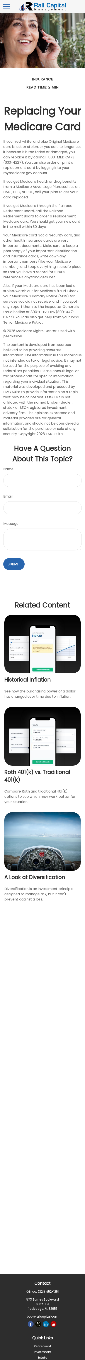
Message (11, 523)
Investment (42, 1352)
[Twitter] (38, 1324)
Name (8, 469)
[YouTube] (53, 1324)
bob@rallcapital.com (42, 1316)
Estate (42, 1357)
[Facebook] (31, 1324)
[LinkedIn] (46, 1324)
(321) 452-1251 (48, 1291)
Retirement (42, 1346)
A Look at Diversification (34, 877)
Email (7, 496)
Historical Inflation (27, 679)
